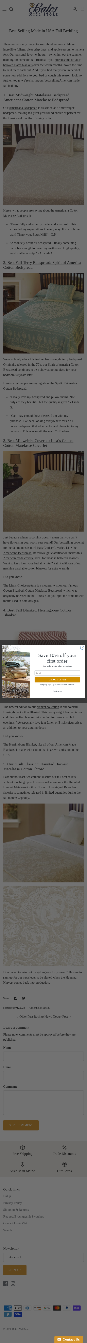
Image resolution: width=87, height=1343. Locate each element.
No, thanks (57, 691)
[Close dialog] (82, 647)
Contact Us (70, 1339)
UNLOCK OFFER (57, 679)
